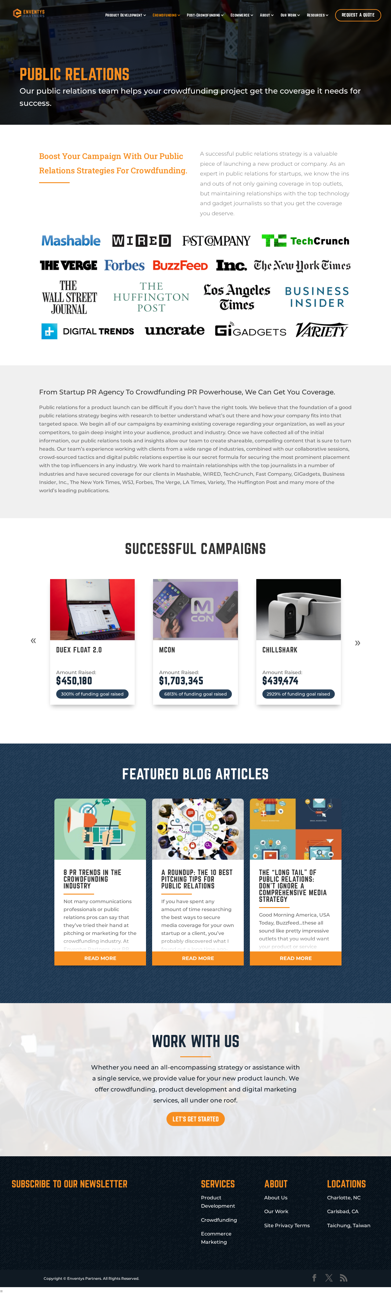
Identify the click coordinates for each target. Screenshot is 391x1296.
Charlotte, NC (343, 1198)
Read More (100, 958)
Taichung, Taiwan (349, 1225)
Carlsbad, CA (343, 1211)
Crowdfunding (165, 15)
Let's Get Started (196, 1119)
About (265, 15)
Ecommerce (240, 15)
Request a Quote (358, 14)
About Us (275, 1198)
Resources (316, 15)
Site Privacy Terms (287, 1225)
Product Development (124, 15)
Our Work (289, 15)
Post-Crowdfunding (203, 15)
